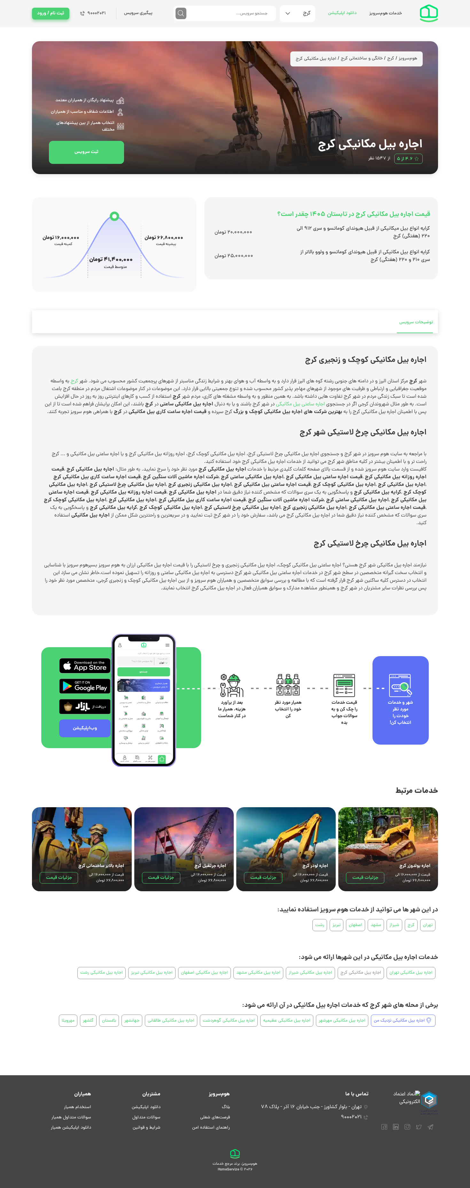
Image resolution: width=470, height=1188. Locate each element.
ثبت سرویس (86, 152)
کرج (390, 58)
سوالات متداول (146, 1117)
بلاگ (226, 1107)
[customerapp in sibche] (85, 665)
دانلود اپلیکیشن (342, 13)
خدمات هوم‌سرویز (385, 13)
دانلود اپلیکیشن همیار (71, 1127)
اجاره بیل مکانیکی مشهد (258, 973)
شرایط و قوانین (147, 1127)
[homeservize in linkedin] (396, 1130)
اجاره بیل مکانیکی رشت (101, 973)
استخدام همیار (77, 1107)
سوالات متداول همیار (71, 1117)
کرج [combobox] (306, 13)
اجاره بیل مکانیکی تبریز (152, 973)
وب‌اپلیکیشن (85, 728)
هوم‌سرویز (408, 58)
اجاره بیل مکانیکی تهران (411, 973)
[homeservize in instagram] (407, 1130)
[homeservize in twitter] (419, 1130)
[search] (181, 13)
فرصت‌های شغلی (215, 1117)
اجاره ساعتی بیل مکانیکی (300, 404)
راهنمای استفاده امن (211, 1127)
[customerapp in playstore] (85, 686)
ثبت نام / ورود (50, 13)
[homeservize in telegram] (430, 1130)
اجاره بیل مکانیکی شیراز (310, 973)
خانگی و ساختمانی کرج (362, 58)
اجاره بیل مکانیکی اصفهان (204, 973)
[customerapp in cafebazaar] (85, 706)
